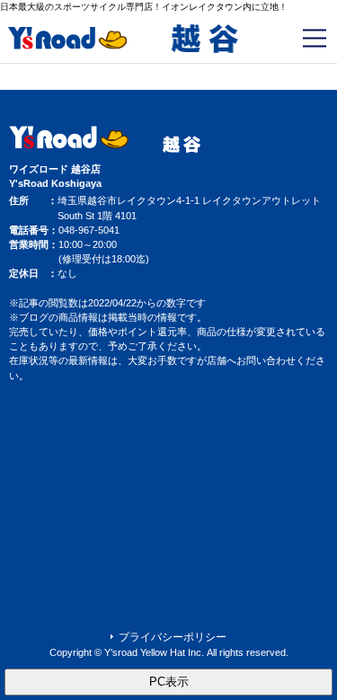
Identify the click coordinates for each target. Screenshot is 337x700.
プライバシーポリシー (172, 637)
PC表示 (169, 681)
